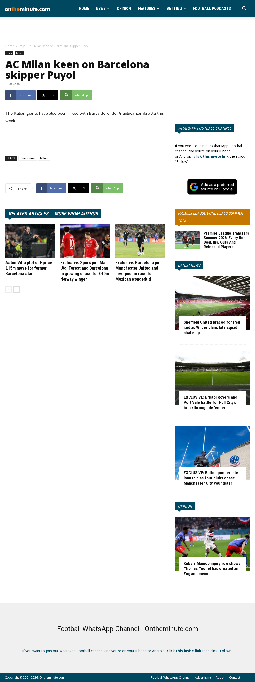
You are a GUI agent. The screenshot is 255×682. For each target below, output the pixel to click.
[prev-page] (8, 289)
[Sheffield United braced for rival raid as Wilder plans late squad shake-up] (212, 303)
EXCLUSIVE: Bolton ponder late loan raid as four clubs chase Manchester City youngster (211, 478)
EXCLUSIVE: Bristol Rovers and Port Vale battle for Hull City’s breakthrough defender (210, 402)
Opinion (124, 8)
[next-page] (16, 289)
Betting (174, 8)
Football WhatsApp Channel (170, 677)
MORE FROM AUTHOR (76, 214)
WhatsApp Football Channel (204, 128)
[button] (244, 9)
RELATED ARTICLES (28, 214)
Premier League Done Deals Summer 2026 (210, 217)
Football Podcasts (212, 8)
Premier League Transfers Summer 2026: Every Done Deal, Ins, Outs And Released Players (226, 240)
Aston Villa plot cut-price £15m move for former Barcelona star (28, 268)
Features (146, 8)
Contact (234, 677)
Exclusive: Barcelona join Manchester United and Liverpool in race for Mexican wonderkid (138, 271)
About (220, 677)
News (101, 8)
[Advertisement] (127, 30)
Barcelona (28, 158)
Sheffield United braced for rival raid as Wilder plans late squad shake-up (212, 327)
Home (84, 8)
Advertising (203, 677)
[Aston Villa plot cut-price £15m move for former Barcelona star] (30, 241)
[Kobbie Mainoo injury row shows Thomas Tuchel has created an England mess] (212, 544)
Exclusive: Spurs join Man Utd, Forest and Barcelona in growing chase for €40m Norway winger (84, 271)
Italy (22, 46)
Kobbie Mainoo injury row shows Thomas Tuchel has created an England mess (212, 568)
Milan (44, 158)
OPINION (185, 506)
